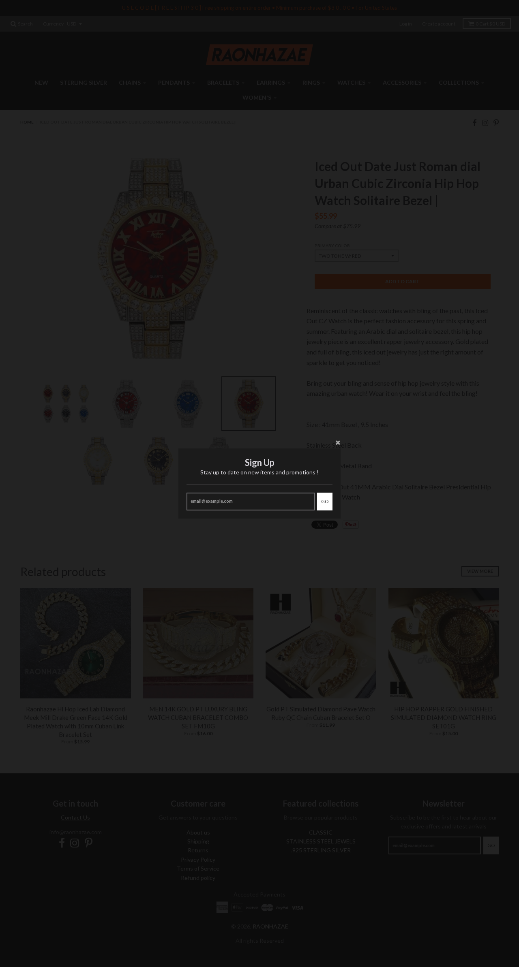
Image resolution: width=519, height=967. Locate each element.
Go (324, 501)
